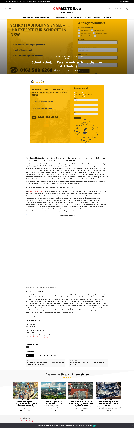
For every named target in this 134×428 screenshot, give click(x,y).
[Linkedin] (112, 9)
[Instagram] (109, 9)
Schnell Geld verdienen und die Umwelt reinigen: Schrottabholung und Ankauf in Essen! (81, 403)
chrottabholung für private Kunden (38, 347)
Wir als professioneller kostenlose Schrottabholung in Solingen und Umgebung (45, 363)
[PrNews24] (55, 70)
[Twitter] (121, 9)
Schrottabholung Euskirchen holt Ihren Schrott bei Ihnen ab (87, 363)
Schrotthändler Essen (31, 349)
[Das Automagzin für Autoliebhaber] (67, 8)
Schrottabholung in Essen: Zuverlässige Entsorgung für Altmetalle (108, 403)
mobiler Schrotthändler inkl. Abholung (56, 347)
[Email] (58, 355)
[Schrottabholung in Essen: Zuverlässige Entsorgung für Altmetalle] (108, 390)
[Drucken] (62, 355)
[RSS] (118, 9)
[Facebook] (106, 9)
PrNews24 (60, 70)
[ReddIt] (54, 355)
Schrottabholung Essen (35, 191)
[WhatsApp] (47, 355)
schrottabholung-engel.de (85, 347)
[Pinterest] (44, 355)
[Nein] (132, 425)
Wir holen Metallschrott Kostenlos (45, 349)
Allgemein (52, 56)
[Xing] (124, 9)
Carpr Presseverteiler (25, 410)
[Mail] (115, 9)
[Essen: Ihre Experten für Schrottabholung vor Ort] (53, 390)
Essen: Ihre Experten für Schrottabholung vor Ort (53, 402)
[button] (127, 9)
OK (94, 425)
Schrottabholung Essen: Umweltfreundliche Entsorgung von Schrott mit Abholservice (25, 403)
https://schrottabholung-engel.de (40, 337)
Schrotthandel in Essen (97, 347)
